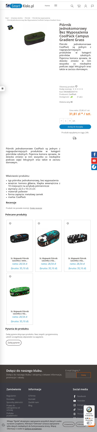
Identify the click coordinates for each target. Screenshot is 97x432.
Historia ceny (65, 102)
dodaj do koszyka (75, 126)
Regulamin (11, 395)
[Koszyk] (78, 6)
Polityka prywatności (12, 414)
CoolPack (72, 94)
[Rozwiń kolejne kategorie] (56, 6)
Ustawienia (68, 424)
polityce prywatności (33, 429)
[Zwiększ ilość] (61, 120)
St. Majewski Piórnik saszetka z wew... (20, 259)
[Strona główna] (17, 5)
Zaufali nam (33, 402)
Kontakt (31, 399)
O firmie (31, 395)
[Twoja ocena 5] (82, 89)
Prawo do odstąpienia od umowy (13, 407)
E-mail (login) (71, 370)
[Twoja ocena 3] (78, 89)
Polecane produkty (16, 214)
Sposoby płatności (15, 402)
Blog (30, 405)
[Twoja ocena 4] (80, 89)
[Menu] (93, 406)
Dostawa (10, 399)
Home (47, 5)
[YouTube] (94, 160)
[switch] (89, 423)
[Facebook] (94, 154)
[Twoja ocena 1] (74, 89)
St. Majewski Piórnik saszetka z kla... (48, 259)
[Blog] (94, 166)
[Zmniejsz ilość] (70, 120)
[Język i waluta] (92, 6)
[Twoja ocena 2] (76, 89)
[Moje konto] (85, 6)
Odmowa (81, 424)
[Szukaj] (72, 6)
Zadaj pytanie (14, 342)
